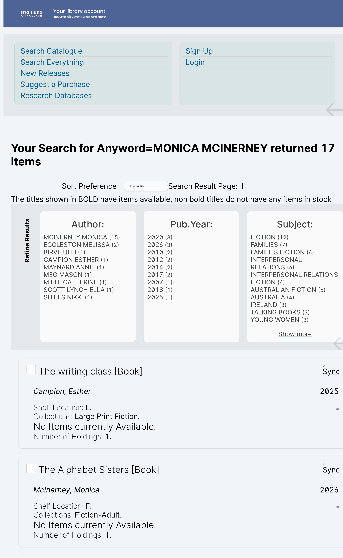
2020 (155, 237)
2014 (155, 267)
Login (195, 62)
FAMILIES (264, 244)
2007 (155, 282)
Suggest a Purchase (55, 84)
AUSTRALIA (268, 297)
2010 (155, 252)
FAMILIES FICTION (278, 252)
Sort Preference (89, 186)
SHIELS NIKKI (63, 297)
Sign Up (199, 51)
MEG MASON (63, 274)
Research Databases (56, 95)
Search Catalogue (51, 51)
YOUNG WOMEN (275, 319)
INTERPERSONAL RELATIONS (276, 263)
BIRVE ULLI (60, 252)
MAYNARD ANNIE (69, 267)
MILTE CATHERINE (71, 282)
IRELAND (264, 304)
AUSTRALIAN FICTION (283, 289)
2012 (155, 259)
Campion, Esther (62, 391)
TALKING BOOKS (276, 312)
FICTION (263, 237)
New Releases (45, 73)
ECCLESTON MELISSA (77, 244)
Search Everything (52, 62)
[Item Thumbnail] (331, 371)
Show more (295, 334)
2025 (155, 297)
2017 (155, 274)
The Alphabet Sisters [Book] (99, 469)
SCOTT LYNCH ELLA (74, 289)
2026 (155, 244)
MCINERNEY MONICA (75, 237)
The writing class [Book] (91, 371)
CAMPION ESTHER (71, 259)
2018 (155, 289)
